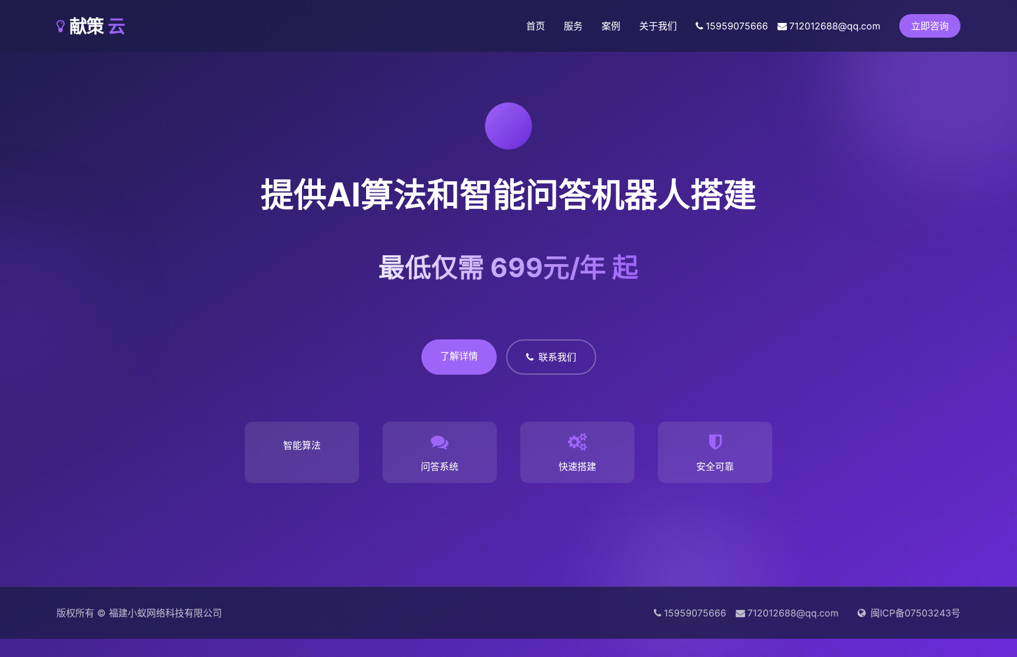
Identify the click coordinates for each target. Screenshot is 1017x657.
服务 (573, 26)
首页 (535, 26)
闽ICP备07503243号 (915, 613)
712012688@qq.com (834, 26)
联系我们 (557, 357)
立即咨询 (930, 26)
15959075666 (737, 26)
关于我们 (658, 26)
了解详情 (459, 356)
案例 (610, 26)
